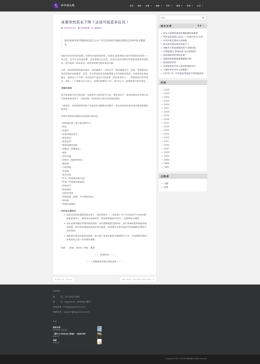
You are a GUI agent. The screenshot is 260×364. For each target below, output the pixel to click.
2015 (166, 130)
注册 (166, 183)
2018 (166, 119)
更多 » (200, 26)
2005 (166, 152)
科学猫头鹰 (85, 28)
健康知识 (98, 28)
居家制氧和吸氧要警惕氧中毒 (177, 58)
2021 (166, 108)
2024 (166, 97)
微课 (178, 5)
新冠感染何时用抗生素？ (175, 55)
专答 (168, 5)
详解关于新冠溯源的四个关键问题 (179, 47)
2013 (166, 137)
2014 (166, 133)
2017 (166, 122)
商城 (188, 5)
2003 (166, 156)
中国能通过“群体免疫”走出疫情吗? (179, 51)
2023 (166, 100)
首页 (132, 5)
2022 (166, 104)
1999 (166, 163)
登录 (166, 187)
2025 (166, 93)
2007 (166, 148)
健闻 (139, 5)
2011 (166, 141)
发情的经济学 (169, 62)
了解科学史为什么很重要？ (176, 69)
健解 (158, 5)
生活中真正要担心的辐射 (175, 40)
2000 (166, 159)
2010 (166, 145)
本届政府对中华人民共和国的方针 (179, 66)
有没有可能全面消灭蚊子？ (176, 44)
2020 (166, 111)
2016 (166, 126)
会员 (199, 5)
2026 (166, 89)
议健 (147, 5)
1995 (166, 167)
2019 (166, 115)
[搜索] (203, 17)
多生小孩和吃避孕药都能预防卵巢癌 (180, 33)
